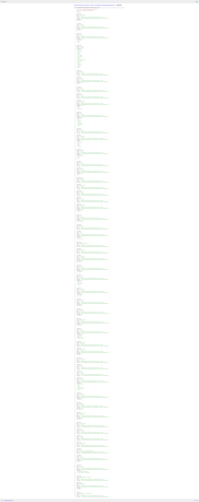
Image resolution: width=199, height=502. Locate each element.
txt (194, 500)
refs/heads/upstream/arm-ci (108, 5)
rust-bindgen (98, 5)
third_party (80, 5)
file (95, 7)
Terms (12, 500)
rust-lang (92, 5)
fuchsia (75, 5)
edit (98, 7)
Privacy (9, 500)
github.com (86, 5)
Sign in (197, 1)
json (197, 500)
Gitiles (6, 500)
